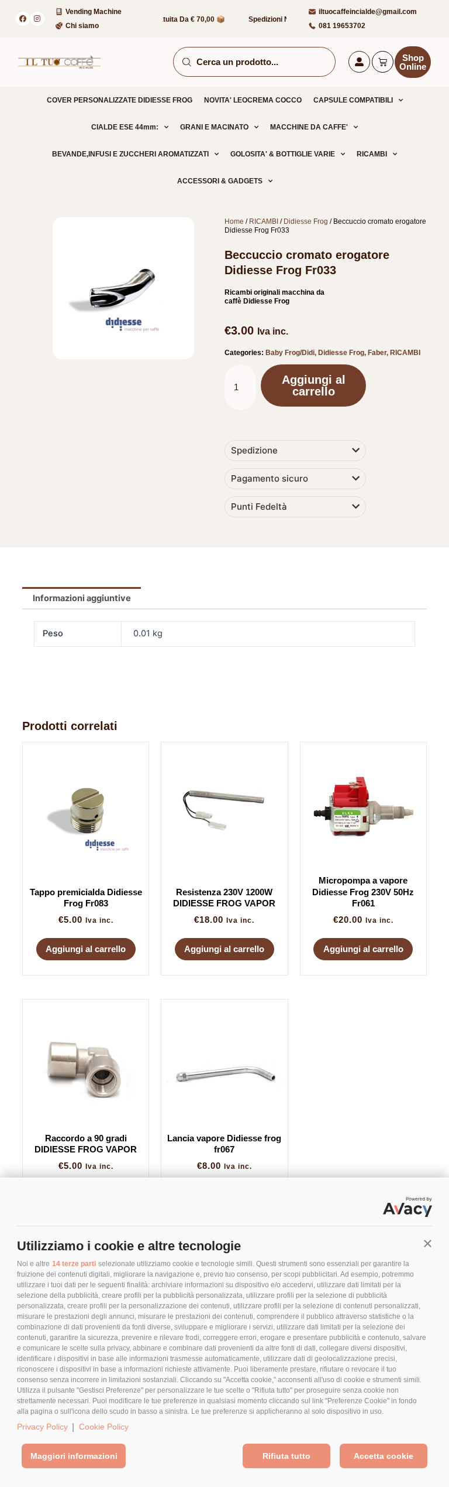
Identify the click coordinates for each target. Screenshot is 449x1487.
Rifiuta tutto (286, 1456)
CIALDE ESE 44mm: (124, 127)
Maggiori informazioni (74, 1456)
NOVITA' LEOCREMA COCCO (253, 100)
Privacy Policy (42, 1426)
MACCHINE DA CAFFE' (309, 127)
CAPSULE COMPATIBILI (353, 100)
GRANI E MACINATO (214, 127)
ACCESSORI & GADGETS (220, 181)
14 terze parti (74, 1264)
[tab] (295, 450)
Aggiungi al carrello (314, 385)
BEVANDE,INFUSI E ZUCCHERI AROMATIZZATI (130, 154)
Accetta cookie (383, 1456)
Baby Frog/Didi (290, 353)
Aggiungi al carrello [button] (86, 949)
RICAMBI (372, 154)
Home (234, 221)
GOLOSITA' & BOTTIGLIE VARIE (282, 154)
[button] (427, 1243)
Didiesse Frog (306, 221)
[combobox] (254, 62)
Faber (377, 353)
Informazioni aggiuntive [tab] (82, 598)
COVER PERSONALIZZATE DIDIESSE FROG (119, 100)
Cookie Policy (104, 1426)
